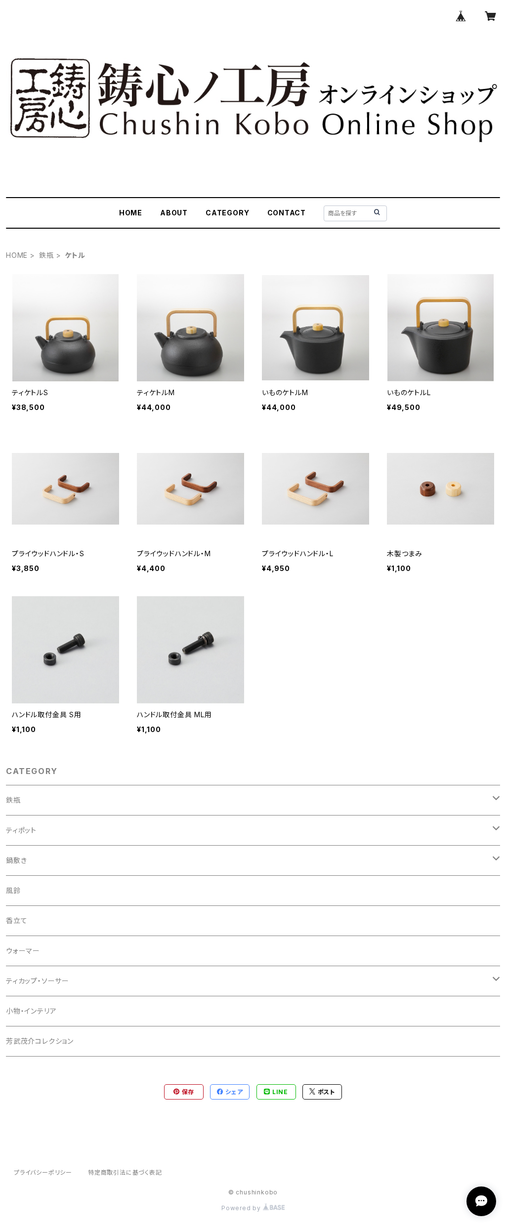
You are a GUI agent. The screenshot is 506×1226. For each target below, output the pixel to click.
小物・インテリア (31, 1011)
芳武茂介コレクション (40, 1041)
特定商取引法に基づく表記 (125, 1172)
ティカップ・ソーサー (37, 981)
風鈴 (13, 890)
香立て (16, 920)
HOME (130, 212)
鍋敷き (16, 860)
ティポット (21, 830)
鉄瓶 (46, 255)
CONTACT (286, 212)
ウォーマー (23, 950)
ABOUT (174, 212)
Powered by (242, 1208)
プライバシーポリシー (43, 1172)
